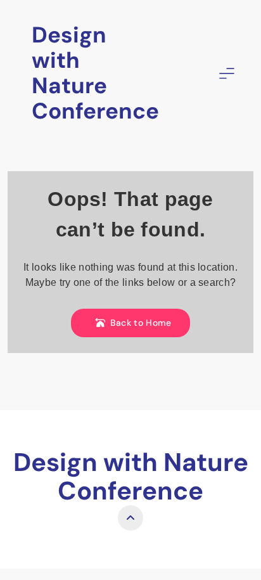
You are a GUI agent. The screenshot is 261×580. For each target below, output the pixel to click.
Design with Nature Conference (95, 73)
